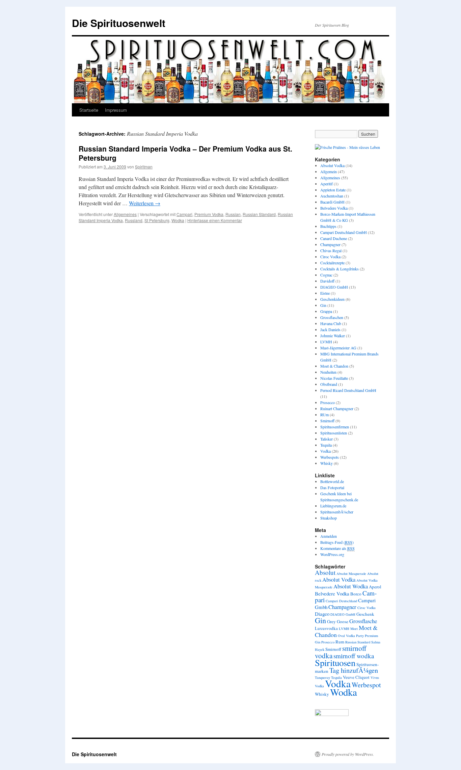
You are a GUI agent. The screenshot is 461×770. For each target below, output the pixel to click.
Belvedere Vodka (334, 208)
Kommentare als (337, 548)
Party (360, 635)
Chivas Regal (331, 250)
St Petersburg (156, 220)
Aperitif (326, 183)
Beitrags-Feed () (337, 542)
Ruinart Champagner (336, 408)
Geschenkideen (332, 299)
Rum (339, 642)
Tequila (326, 445)
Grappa (326, 311)
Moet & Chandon (334, 366)
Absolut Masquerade (351, 573)
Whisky (326, 463)
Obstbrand (328, 384)
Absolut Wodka (350, 586)
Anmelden (328, 536)
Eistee (325, 293)
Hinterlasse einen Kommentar (214, 220)
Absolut (325, 572)
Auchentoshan (331, 195)
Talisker (326, 439)
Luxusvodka (326, 628)
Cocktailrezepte (332, 262)
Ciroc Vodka (330, 256)
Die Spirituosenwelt (118, 23)
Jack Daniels (330, 329)
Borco (355, 594)
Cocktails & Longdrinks (339, 268)
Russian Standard (259, 214)
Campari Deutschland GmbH (343, 232)
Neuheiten (328, 372)
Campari (184, 214)
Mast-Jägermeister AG (338, 347)
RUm (324, 414)
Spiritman (144, 166)
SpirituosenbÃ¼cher (336, 511)
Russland (133, 220)
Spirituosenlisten (333, 432)
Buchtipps (328, 226)
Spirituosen (335, 663)
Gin (323, 305)
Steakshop (328, 518)
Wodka (177, 220)
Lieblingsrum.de (333, 505)
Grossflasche (363, 621)
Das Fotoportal (332, 487)
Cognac (326, 274)
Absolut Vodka (332, 165)
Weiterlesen (144, 203)
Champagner (330, 244)
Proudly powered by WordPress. (348, 754)
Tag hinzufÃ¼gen (353, 670)
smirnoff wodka (353, 656)
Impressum (116, 110)
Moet (354, 628)
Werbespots (329, 457)
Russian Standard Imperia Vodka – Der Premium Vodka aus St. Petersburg (185, 153)
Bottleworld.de (332, 481)
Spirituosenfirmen (334, 426)
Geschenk (365, 614)
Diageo (322, 613)
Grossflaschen (331, 317)
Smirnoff (327, 420)
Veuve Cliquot (356, 677)
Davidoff (327, 281)
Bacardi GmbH (332, 202)
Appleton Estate (333, 189)
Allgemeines (125, 214)
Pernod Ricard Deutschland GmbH (348, 390)
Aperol (375, 587)
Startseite (88, 110)
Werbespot (366, 684)
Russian (233, 214)
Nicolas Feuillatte (334, 378)
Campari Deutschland (341, 601)
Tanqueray (322, 677)
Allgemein (328, 171)
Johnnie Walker (332, 335)
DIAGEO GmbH (334, 287)
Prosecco (327, 402)
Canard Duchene (333, 238)
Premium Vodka (208, 214)
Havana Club (330, 323)
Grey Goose (337, 621)
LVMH (326, 341)
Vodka (325, 451)
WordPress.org (332, 554)
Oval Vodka (346, 635)
